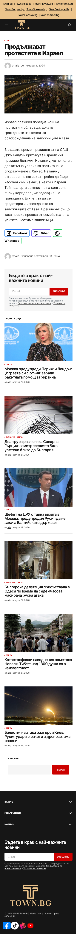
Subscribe (59, 291)
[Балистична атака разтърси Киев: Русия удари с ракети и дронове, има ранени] (38, 705)
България (10, 437)
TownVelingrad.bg (59, 9)
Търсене (13, 758)
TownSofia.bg (23, 3)
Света (9, 41)
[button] (6, 25)
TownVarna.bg (64, 3)
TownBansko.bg (28, 15)
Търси (61, 769)
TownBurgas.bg (15, 9)
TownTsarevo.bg (37, 9)
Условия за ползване (34, 868)
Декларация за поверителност (34, 303)
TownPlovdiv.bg (44, 3)
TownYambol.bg (49, 15)
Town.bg (7, 3)
